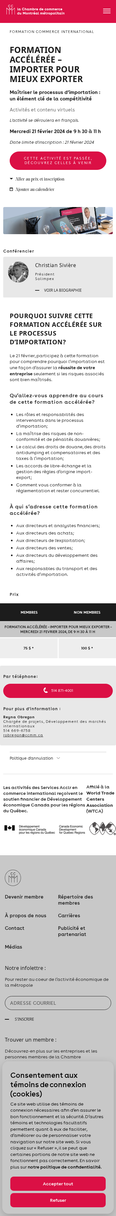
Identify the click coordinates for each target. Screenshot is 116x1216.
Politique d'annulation (32, 758)
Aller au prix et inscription (39, 179)
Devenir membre (24, 897)
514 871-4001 (62, 690)
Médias (13, 947)
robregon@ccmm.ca (23, 735)
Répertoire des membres (75, 900)
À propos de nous (25, 915)
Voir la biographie (62, 290)
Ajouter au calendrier (34, 190)
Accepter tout (58, 1184)
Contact (14, 928)
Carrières (69, 915)
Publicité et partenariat (72, 931)
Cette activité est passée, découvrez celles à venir (58, 160)
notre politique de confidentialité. (65, 1167)
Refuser (58, 1200)
